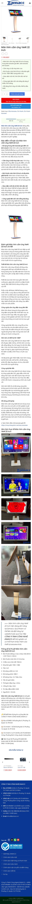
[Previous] (3, 21)
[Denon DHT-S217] (9, 759)
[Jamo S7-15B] (23, 759)
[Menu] (2, 3)
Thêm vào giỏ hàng (17, 94)
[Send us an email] (12, 839)
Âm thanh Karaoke (21, 43)
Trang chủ (4, 43)
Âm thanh (11, 43)
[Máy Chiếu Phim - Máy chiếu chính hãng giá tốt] (16, 3)
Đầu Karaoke (5, 44)
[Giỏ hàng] (30, 3)
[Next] (28, 21)
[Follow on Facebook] (9, 839)
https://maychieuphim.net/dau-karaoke (14, 425)
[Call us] (15, 839)
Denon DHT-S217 (8, 767)
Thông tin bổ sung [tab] (21, 120)
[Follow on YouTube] (18, 839)
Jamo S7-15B (21, 767)
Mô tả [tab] (11, 121)
